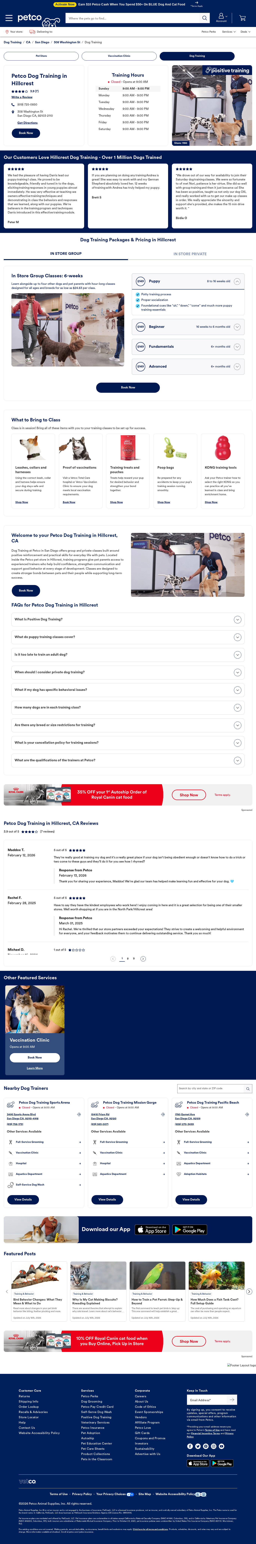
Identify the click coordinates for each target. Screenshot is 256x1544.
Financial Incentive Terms (205, 1434)
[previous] (113, 958)
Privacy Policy (82, 1494)
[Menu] (9, 18)
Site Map (144, 1494)
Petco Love (143, 1428)
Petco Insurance (93, 1428)
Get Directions (27, 123)
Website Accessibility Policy (39, 1433)
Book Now (26, 133)
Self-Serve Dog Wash (96, 1412)
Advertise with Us (147, 1454)
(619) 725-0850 (27, 104)
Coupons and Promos (150, 1438)
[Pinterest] (206, 1446)
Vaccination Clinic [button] (119, 56)
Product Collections (95, 1454)
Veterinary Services (95, 1422)
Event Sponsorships (149, 1412)
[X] (198, 1446)
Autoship (87, 1438)
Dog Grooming (91, 1401)
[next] (143, 958)
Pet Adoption (90, 1433)
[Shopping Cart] (243, 18)
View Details (23, 1199)
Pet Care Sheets (93, 1449)
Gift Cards (142, 1433)
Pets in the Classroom (96, 1459)
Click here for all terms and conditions (150, 1529)
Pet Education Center (96, 1443)
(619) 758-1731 (15, 1124)
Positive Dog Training (96, 1417)
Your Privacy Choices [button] (111, 1494)
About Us (141, 1401)
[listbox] (128, 898)
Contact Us (27, 1428)
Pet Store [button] (41, 56)
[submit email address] (232, 1399)
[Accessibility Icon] (200, 1494)
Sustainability (145, 1449)
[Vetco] (27, 1481)
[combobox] (214, 1088)
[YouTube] (221, 1446)
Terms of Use (212, 1430)
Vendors (141, 1417)
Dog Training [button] (197, 56)
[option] (128, 898)
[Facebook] (190, 1446)
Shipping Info (28, 1401)
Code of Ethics (145, 1407)
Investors (141, 1443)
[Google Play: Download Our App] (222, 1463)
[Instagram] (213, 1446)
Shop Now (21, 502)
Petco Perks (89, 1396)
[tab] (66, 254)
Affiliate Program (147, 1422)
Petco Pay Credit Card (97, 1407)
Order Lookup (29, 1407)
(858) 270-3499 (184, 1124)
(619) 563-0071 (99, 1124)
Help (22, 1422)
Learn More (35, 1068)
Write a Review (21, 97)
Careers (140, 1396)
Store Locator (29, 1417)
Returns (24, 1396)
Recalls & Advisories (33, 1412)
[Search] (204, 18)
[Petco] (37, 18)
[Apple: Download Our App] (198, 1463)
